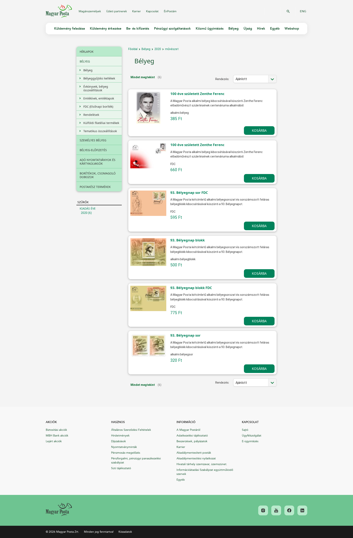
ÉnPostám (170, 11)
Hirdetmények (120, 435)
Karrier (136, 11)
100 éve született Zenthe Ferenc (197, 93)
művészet (172, 49)
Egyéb (180, 479)
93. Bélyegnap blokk (187, 240)
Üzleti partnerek (116, 11)
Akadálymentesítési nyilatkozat (196, 458)
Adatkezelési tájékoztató (192, 435)
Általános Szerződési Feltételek (131, 430)
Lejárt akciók (54, 441)
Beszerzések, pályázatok (191, 441)
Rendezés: (222, 79)
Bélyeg (146, 49)
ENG (303, 11)
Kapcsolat (152, 11)
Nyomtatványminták (124, 447)
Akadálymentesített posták (193, 452)
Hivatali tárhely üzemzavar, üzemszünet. (201, 464)
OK (288, 11)
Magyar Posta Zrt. (59, 11)
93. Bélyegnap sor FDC (189, 192)
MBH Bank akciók (57, 435)
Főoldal (132, 49)
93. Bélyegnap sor (185, 335)
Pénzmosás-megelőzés (125, 452)
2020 (84, 212)
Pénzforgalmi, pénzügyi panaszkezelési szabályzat (136, 460)
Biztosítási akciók (56, 430)
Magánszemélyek (90, 11)
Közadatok (125, 532)
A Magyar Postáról (188, 430)
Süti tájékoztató (121, 468)
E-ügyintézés (250, 441)
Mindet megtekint (143, 77)
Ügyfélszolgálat (251, 435)
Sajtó (245, 430)
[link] (59, 509)
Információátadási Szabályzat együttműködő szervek (204, 472)
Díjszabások (118, 441)
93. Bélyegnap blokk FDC (191, 287)
